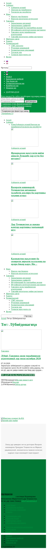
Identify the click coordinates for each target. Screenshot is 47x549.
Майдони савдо (12, 39)
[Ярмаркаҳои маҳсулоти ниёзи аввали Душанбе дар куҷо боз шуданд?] (24, 146)
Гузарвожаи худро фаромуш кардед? (16, 104)
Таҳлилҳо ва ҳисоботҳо (21, 12)
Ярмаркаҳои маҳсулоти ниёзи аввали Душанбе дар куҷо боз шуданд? (27, 156)
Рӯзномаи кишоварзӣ (20, 48)
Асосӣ (8, 3)
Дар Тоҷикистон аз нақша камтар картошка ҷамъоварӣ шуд (27, 227)
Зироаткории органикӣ (21, 23)
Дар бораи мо (12, 81)
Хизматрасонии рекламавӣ (22, 50)
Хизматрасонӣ (12, 43)
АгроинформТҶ (8, 496)
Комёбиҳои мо (12, 86)
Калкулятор (11, 529)
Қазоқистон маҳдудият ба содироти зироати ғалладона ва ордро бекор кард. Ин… (28, 261)
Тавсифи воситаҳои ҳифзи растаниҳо (27, 37)
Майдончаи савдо (13, 521)
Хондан (15, 382)
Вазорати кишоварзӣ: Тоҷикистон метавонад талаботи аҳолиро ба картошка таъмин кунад (28, 191)
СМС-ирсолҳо (17, 46)
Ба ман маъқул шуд (25, 380)
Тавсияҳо (10, 21)
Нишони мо (11, 88)
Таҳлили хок (16, 52)
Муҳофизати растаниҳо (16, 523)
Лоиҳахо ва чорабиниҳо (21, 10)
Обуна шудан (20, 384)
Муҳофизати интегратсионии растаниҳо (28, 30)
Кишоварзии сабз (13, 516)
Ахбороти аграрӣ (18, 7)
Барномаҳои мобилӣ (14, 79)
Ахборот (9, 5)
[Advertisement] (20, 401)
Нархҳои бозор (12, 518)
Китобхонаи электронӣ (16, 510)
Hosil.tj (9, 77)
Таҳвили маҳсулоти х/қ (21, 55)
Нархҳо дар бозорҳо (19, 16)
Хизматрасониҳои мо (15, 83)
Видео (8, 57)
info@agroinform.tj (29, 501)
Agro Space (10, 505)
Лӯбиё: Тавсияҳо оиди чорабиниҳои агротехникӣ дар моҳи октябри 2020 (21, 357)
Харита (9, 41)
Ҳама (13, 124)
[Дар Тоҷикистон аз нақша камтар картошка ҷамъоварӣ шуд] (24, 217)
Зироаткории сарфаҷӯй (21, 25)
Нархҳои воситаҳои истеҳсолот (24, 19)
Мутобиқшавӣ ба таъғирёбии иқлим (26, 28)
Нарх (8, 14)
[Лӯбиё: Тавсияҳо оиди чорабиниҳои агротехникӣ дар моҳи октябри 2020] (21, 349)
